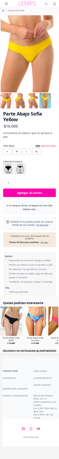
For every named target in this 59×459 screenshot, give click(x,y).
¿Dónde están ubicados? (15, 388)
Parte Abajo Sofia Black (11, 339)
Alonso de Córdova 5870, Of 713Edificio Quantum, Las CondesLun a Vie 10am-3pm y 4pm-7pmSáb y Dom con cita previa (45, 406)
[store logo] (27, 3)
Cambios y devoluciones (15, 395)
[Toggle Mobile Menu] (6, 4)
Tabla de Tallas (48, 145)
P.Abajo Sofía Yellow (16, 10)
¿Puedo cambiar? (42, 384)
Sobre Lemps (40, 370)
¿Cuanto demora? (42, 377)
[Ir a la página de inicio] (3, 10)
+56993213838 (10, 370)
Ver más (44, 242)
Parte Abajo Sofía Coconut (35, 339)
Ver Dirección (42, 225)
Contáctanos (9, 377)
